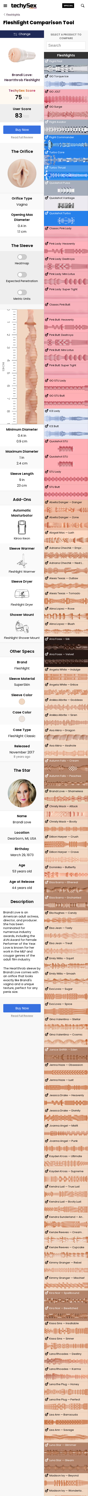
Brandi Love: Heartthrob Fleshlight (22, 77)
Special (68, 5)
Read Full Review (22, 137)
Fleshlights (13, 14)
